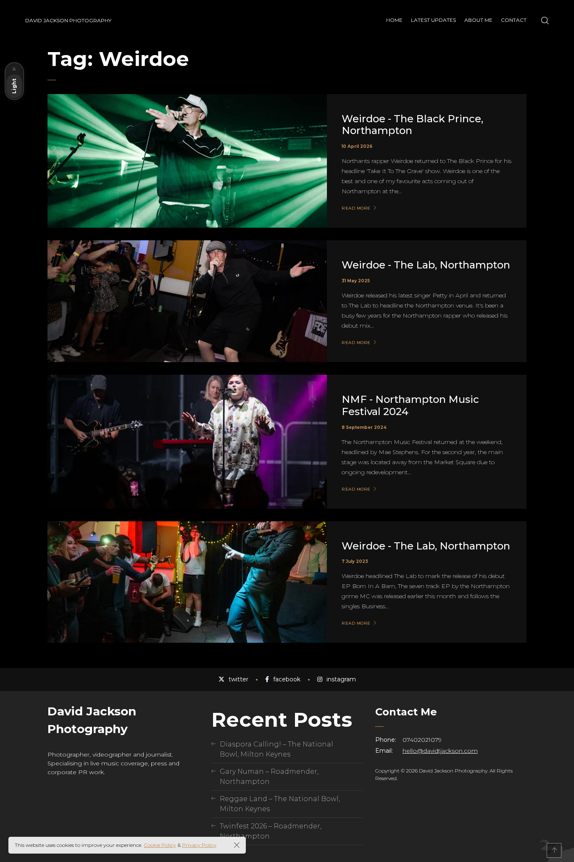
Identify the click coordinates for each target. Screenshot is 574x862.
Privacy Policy (199, 845)
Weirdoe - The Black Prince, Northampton (412, 125)
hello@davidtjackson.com (440, 750)
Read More (356, 208)
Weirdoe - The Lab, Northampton (426, 265)
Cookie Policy (160, 845)
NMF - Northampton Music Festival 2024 (410, 405)
